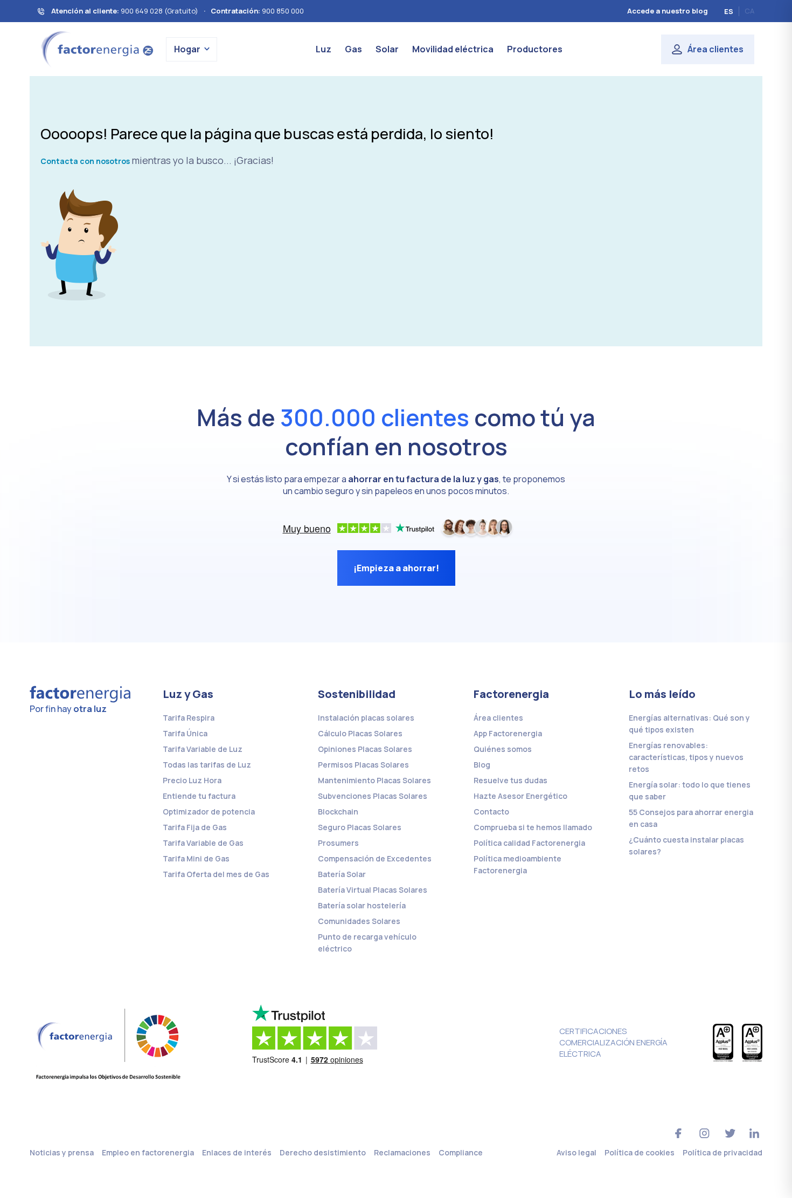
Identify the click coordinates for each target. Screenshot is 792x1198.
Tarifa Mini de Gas (196, 858)
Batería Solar (342, 874)
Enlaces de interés (237, 1152)
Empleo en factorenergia (148, 1152)
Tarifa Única (185, 733)
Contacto (491, 811)
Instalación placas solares (366, 718)
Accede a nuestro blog (667, 11)
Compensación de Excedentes (375, 858)
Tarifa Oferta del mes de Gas (216, 874)
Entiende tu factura (199, 796)
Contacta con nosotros (85, 161)
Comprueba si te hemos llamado (533, 827)
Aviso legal (576, 1152)
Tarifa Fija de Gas (195, 827)
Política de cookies (640, 1152)
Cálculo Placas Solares (360, 733)
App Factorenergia (508, 733)
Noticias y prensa (62, 1152)
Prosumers (338, 843)
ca (749, 11)
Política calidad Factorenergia (529, 843)
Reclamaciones (402, 1152)
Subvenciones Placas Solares (372, 796)
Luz (323, 49)
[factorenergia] (96, 48)
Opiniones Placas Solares (365, 749)
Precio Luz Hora (192, 780)
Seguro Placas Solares (359, 827)
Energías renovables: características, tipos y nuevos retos (686, 757)
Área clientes (715, 49)
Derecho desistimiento (323, 1152)
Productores (534, 49)
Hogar (187, 49)
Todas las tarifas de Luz (207, 764)
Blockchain (338, 811)
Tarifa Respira (188, 718)
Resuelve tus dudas (510, 780)
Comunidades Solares (359, 921)
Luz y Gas (188, 694)
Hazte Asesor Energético (520, 796)
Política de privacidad (722, 1152)
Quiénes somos (503, 749)
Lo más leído (662, 694)
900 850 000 (283, 11)
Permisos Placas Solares (363, 764)
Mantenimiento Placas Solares (374, 780)
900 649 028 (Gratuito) (159, 11)
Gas (353, 49)
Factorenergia (511, 694)
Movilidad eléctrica (453, 49)
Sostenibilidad (356, 694)
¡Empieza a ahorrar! (396, 568)
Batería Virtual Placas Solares (372, 890)
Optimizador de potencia (209, 811)
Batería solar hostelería (362, 905)
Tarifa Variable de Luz (202, 749)
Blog (482, 764)
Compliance (461, 1152)
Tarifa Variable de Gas (203, 843)
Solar (387, 49)
